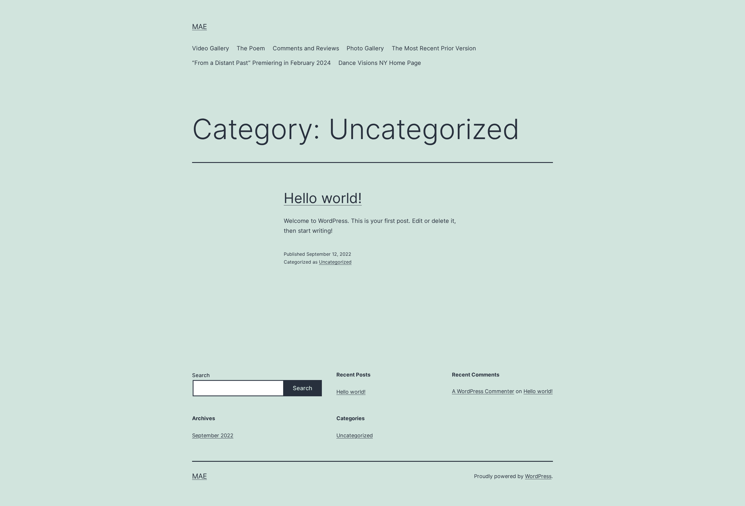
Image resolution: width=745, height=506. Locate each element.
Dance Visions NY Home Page (379, 62)
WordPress (538, 476)
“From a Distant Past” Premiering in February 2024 (261, 62)
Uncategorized (335, 262)
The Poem (251, 48)
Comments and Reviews (306, 48)
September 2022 (212, 435)
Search (201, 375)
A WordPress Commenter (483, 391)
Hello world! (323, 198)
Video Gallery (210, 48)
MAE (199, 26)
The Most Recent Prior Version (434, 48)
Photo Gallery (365, 48)
